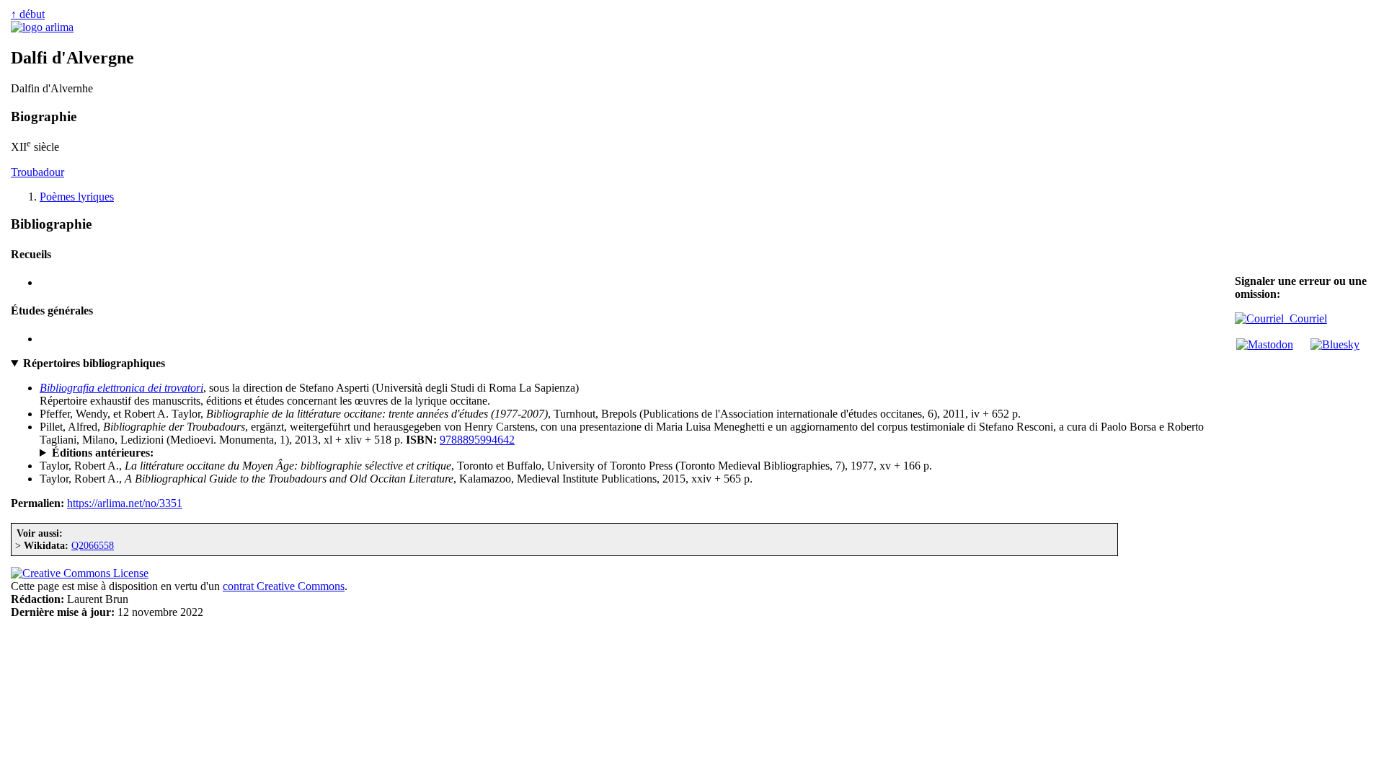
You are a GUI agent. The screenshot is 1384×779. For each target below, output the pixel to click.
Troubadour (37, 172)
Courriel (1305, 318)
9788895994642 (477, 439)
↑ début (28, 14)
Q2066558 (92, 545)
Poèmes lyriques (77, 196)
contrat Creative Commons (284, 586)
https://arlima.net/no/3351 (124, 503)
